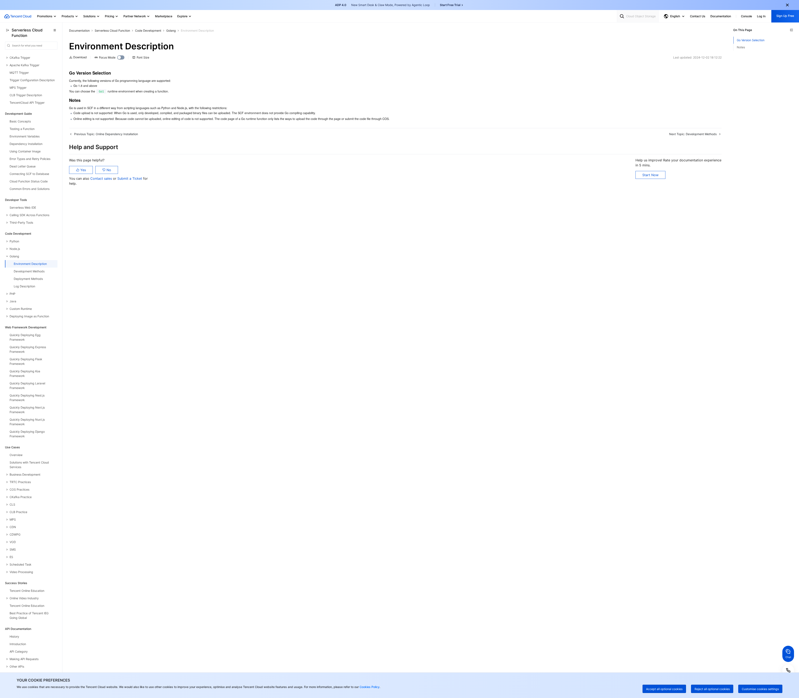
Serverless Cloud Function (112, 30)
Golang (171, 30)
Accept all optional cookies (664, 689)
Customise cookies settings (760, 689)
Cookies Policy (369, 687)
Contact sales (101, 178)
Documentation (79, 30)
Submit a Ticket (130, 178)
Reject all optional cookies (712, 689)
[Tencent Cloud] (17, 16)
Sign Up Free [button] (785, 15)
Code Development (148, 30)
